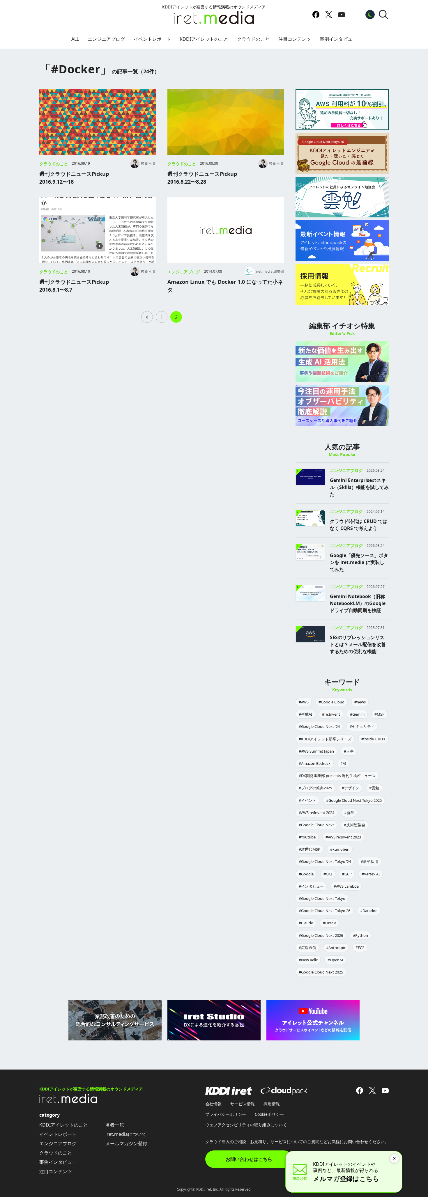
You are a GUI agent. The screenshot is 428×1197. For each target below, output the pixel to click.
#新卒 (349, 812)
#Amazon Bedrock (314, 763)
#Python (360, 935)
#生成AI (305, 714)
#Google (306, 874)
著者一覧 (114, 1125)
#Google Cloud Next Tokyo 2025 (354, 800)
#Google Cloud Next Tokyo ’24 (325, 861)
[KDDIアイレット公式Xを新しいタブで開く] (328, 14)
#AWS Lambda (346, 886)
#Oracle (329, 922)
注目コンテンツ (294, 39)
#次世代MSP (309, 849)
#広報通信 (307, 947)
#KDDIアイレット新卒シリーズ (325, 739)
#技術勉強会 (354, 824)
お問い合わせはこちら (249, 1159)
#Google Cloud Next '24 (319, 726)
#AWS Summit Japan (316, 751)
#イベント (307, 800)
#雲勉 (374, 787)
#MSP (379, 714)
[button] (383, 14)
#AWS (304, 702)
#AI (343, 763)
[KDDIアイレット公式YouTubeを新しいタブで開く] (341, 14)
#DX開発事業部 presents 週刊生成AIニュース (337, 775)
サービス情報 (242, 1103)
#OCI (327, 874)
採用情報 (271, 1103)
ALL (75, 39)
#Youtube (307, 837)
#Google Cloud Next (316, 824)
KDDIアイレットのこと (204, 39)
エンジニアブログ (106, 39)
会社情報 (213, 1103)
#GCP (347, 874)
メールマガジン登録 (126, 1143)
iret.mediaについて (125, 1134)
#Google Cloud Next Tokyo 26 (324, 910)
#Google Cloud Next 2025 (321, 972)
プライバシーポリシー (225, 1114)
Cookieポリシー (269, 1114)
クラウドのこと (253, 39)
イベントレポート (152, 39)
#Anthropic (336, 947)
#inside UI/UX (373, 739)
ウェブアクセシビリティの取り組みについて (246, 1124)
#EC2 (360, 947)
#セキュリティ (362, 726)
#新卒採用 (369, 861)
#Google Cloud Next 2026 (321, 935)
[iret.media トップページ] (68, 1101)
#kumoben (339, 849)
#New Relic (308, 959)
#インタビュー (311, 886)
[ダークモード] (370, 14)
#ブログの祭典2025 (315, 787)
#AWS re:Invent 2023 (343, 837)
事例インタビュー (338, 39)
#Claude (306, 922)
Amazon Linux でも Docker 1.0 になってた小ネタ (225, 285)
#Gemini (357, 714)
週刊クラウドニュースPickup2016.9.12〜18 (74, 177)
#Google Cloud (331, 702)
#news (360, 702)
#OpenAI (335, 959)
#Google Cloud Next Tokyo (322, 898)
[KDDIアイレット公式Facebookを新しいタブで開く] (315, 14)
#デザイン (350, 787)
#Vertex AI (371, 874)
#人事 (349, 751)
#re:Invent (331, 714)
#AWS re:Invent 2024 (316, 812)
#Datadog (369, 910)
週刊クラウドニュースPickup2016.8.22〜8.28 (202, 177)
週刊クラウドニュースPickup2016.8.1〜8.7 (74, 285)
